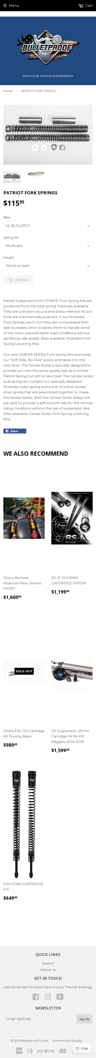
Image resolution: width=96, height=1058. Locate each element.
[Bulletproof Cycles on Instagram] (47, 998)
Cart (89, 5)
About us (48, 969)
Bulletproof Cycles (34, 1040)
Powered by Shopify (67, 1040)
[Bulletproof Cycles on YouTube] (60, 998)
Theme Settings (78, 987)
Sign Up (84, 1019)
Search (48, 963)
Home (8, 91)
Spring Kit (11, 238)
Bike (6, 217)
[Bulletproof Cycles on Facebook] (35, 998)
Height (8, 258)
